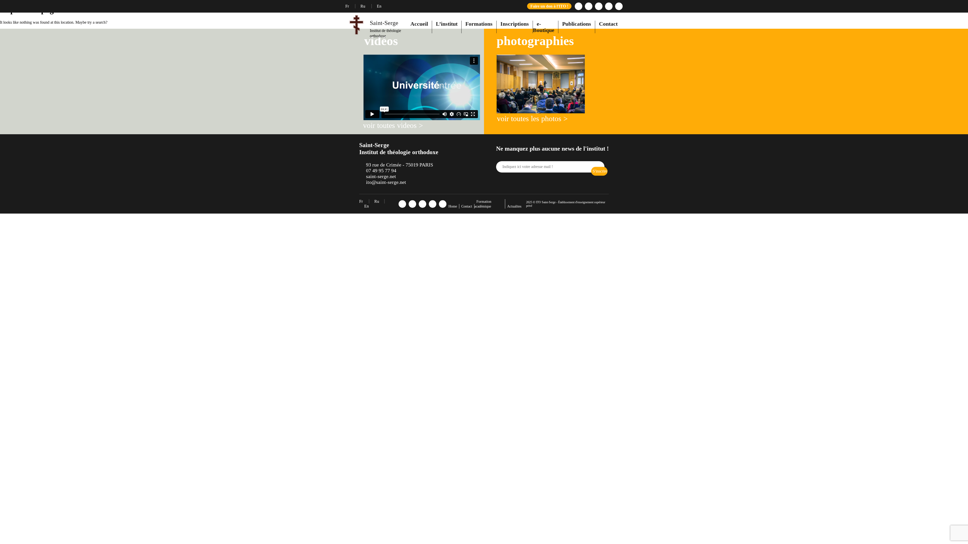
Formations (479, 24)
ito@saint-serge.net (386, 182)
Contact (608, 24)
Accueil (419, 24)
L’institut (447, 24)
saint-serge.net (381, 176)
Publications (576, 24)
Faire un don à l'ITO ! (549, 6)
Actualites (514, 206)
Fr (347, 6)
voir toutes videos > (393, 125)
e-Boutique (543, 27)
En (379, 6)
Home (452, 206)
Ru (363, 6)
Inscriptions (514, 24)
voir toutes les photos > (532, 118)
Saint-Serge (384, 23)
